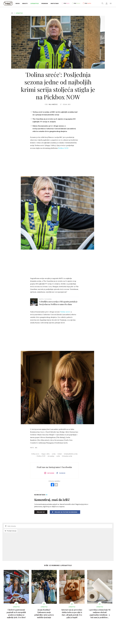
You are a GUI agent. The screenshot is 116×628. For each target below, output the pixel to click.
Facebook (62, 473)
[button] (110, 3)
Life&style (19, 13)
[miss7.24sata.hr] (9, 3)
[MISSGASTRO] (87, 3)
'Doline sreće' (65, 312)
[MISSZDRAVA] (77, 3)
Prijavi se (41, 512)
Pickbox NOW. (63, 148)
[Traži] (102, 3)
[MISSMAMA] (66, 3)
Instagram (50, 473)
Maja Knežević (53, 104)
